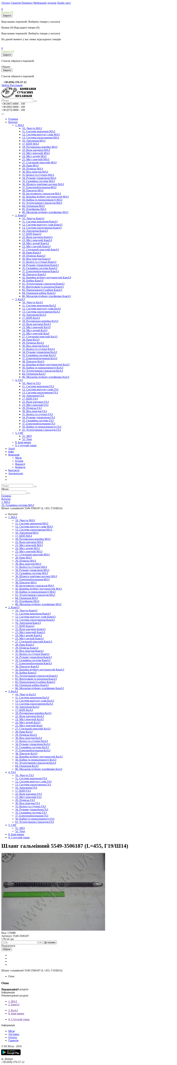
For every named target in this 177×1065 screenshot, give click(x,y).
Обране (7, 949)
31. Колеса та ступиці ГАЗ (37, 414)
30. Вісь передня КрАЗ (35, 345)
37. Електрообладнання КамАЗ (40, 271)
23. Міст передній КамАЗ (37, 240)
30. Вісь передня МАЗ (35, 171)
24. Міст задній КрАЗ (34, 330)
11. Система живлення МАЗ (38, 131)
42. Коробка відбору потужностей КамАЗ (46, 277)
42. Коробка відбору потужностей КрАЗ (45, 364)
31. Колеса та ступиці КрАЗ (38, 349)
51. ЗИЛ (27, 436)
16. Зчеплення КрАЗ (34, 314)
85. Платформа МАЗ (34, 209)
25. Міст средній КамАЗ (36, 246)
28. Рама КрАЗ (30, 339)
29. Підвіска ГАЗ (32, 408)
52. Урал (27, 439)
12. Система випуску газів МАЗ (41, 134)
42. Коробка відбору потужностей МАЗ (45, 196)
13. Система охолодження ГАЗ (40, 392)
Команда (20, 467)
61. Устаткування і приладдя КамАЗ (43, 283)
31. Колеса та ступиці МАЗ (38, 174)
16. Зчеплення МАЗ (33, 140)
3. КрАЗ (20, 299)
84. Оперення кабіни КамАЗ (38, 293)
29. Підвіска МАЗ (32, 168)
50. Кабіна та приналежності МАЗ (42, 199)
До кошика (49, 942)
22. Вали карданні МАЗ (36, 150)
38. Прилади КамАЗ (34, 274)
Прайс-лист (64, 2)
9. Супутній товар (25, 445)
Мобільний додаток (45, 2)
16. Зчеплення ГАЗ (33, 395)
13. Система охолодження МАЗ (40, 137)
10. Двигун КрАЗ (32, 302)
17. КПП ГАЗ (30, 398)
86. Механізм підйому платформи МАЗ (45, 212)
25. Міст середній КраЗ (35, 333)
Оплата (5, 2)
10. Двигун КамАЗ (33, 218)
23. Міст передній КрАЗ (36, 327)
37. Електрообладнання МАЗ (39, 187)
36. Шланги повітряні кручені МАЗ (43, 184)
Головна (13, 118)
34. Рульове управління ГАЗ (38, 417)
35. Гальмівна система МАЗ (38, 181)
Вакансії (20, 464)
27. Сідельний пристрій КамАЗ (40, 249)
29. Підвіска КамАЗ (33, 255)
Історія (19, 460)
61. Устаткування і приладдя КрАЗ (42, 370)
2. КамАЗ (20, 215)
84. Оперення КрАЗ (33, 373)
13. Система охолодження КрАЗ (41, 311)
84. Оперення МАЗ (33, 206)
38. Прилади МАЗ (32, 190)
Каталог (13, 122)
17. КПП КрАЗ (31, 317)
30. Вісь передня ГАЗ (34, 411)
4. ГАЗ (19, 380)
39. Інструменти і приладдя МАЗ (41, 193)
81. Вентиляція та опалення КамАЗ (43, 286)
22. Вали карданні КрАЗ (36, 324)
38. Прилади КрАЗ (33, 361)
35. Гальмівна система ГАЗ (38, 420)
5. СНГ (19, 432)
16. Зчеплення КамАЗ (35, 230)
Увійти (5, 85)
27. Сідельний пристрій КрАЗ (39, 336)
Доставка (13, 1034)
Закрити (7, 15)
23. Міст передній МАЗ (36, 153)
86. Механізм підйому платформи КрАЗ (45, 376)
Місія (18, 457)
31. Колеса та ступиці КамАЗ (39, 261)
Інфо (11, 451)
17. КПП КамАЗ (31, 233)
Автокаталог (15, 473)
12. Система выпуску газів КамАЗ (42, 224)
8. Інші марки (23, 442)
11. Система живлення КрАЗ (39, 305)
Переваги (27, 2)
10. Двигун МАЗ (32, 128)
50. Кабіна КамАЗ (32, 280)
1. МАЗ (19, 125)
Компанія (13, 454)
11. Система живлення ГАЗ (38, 386)
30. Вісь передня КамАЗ (36, 258)
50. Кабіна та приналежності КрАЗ (42, 367)
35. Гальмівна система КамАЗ (39, 268)
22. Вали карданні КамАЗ (37, 237)
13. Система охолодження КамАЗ (42, 227)
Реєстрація (16, 85)
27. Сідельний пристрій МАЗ (39, 162)
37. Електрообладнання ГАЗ (38, 423)
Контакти (14, 470)
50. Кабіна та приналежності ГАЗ (41, 426)
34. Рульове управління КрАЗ (39, 352)
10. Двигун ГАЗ (31, 383)
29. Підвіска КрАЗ (33, 342)
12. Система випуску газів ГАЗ (40, 389)
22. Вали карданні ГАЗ (35, 401)
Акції (11, 448)
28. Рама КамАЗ (31, 252)
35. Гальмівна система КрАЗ (39, 355)
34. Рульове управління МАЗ (39, 178)
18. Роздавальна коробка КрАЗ (40, 321)
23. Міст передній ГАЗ (35, 404)
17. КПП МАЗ (30, 143)
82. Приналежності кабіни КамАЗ (42, 289)
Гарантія (16, 2)
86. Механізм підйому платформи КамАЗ (46, 296)
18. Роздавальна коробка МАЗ (39, 146)
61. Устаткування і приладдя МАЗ (42, 202)
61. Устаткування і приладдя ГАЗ (41, 429)
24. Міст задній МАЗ (34, 156)
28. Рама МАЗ (30, 165)
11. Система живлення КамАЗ (40, 221)
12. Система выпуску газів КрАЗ (41, 308)
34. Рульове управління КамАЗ (40, 265)
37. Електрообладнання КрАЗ (39, 358)
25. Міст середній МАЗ (35, 159)
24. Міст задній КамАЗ (35, 243)
